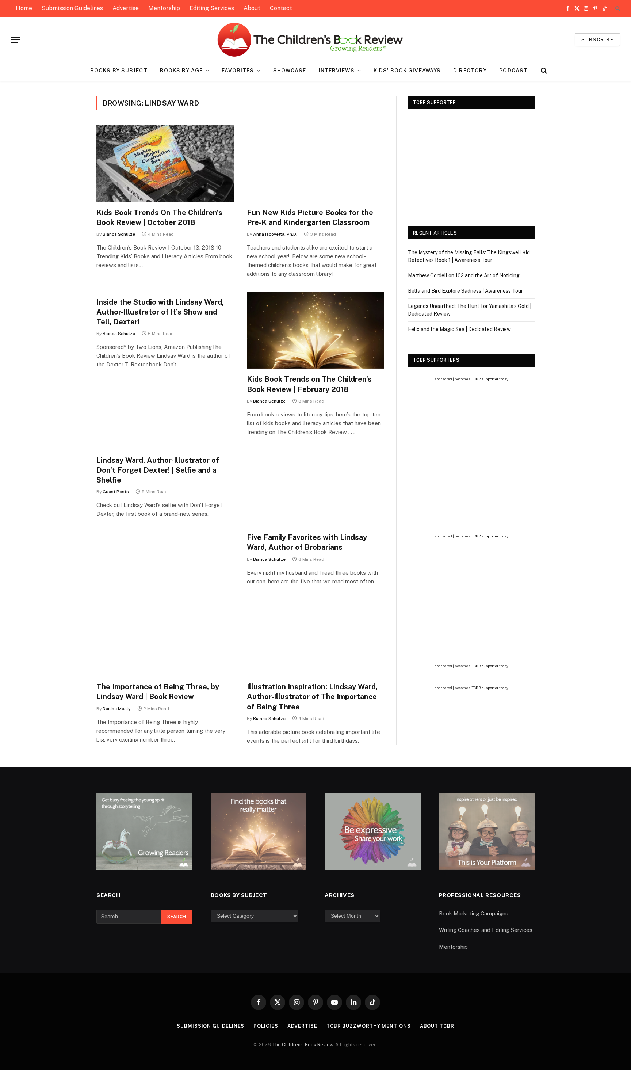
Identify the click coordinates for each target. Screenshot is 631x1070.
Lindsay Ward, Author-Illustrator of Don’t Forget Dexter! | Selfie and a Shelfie (157, 470)
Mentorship (164, 8)
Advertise (125, 8)
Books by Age (181, 70)
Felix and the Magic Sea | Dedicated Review (459, 329)
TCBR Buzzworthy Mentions (368, 1026)
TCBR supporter (484, 379)
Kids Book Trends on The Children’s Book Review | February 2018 (309, 384)
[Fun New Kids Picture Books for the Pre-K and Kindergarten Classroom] (315, 163)
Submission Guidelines (72, 8)
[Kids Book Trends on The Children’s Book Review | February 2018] (315, 330)
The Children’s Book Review (302, 1044)
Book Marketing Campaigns (473, 913)
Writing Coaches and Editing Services (485, 930)
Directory (470, 70)
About (252, 8)
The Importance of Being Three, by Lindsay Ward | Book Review (157, 691)
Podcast (513, 70)
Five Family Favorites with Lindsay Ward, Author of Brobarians (307, 542)
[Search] (617, 8)
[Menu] (15, 39)
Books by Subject (119, 70)
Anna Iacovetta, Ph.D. (275, 234)
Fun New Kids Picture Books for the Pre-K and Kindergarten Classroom (310, 217)
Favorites (238, 70)
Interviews (337, 70)
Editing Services (212, 8)
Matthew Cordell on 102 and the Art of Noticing (464, 275)
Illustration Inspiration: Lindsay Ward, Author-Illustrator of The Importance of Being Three (312, 696)
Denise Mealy (117, 708)
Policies (265, 1026)
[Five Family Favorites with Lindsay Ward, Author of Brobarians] (315, 488)
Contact (281, 8)
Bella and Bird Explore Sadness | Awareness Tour (465, 291)
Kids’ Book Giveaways (407, 70)
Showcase (289, 70)
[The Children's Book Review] (316, 40)
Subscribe (597, 39)
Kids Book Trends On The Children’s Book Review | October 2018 (159, 217)
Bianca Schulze (119, 234)
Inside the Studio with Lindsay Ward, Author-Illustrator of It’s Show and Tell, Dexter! (160, 312)
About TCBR (437, 1026)
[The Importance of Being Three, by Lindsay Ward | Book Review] (165, 638)
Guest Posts (116, 491)
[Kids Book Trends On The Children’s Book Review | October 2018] (165, 163)
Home (24, 8)
